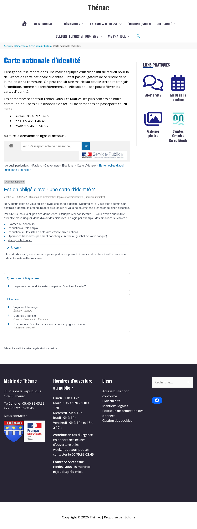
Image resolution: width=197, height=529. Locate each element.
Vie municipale (43, 24)
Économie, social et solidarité (150, 24)
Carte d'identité (86, 165)
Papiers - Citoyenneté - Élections (53, 165)
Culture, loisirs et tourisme (77, 36)
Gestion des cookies (117, 420)
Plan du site (111, 401)
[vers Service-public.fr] (103, 155)
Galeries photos (153, 133)
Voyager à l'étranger (25, 307)
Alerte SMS (153, 94)
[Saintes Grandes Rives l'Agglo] (178, 119)
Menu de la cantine (178, 97)
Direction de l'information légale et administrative (31, 348)
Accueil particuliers (17, 165)
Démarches (72, 24)
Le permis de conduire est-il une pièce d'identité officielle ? (49, 286)
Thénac (98, 7)
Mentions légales (115, 406)
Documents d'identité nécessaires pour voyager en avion (49, 324)
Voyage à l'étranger (20, 240)
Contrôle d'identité (24, 315)
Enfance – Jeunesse (104, 24)
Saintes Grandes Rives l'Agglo (178, 136)
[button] (138, 36)
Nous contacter (15, 415)
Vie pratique (117, 36)
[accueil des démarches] (11, 145)
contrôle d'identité (15, 207)
